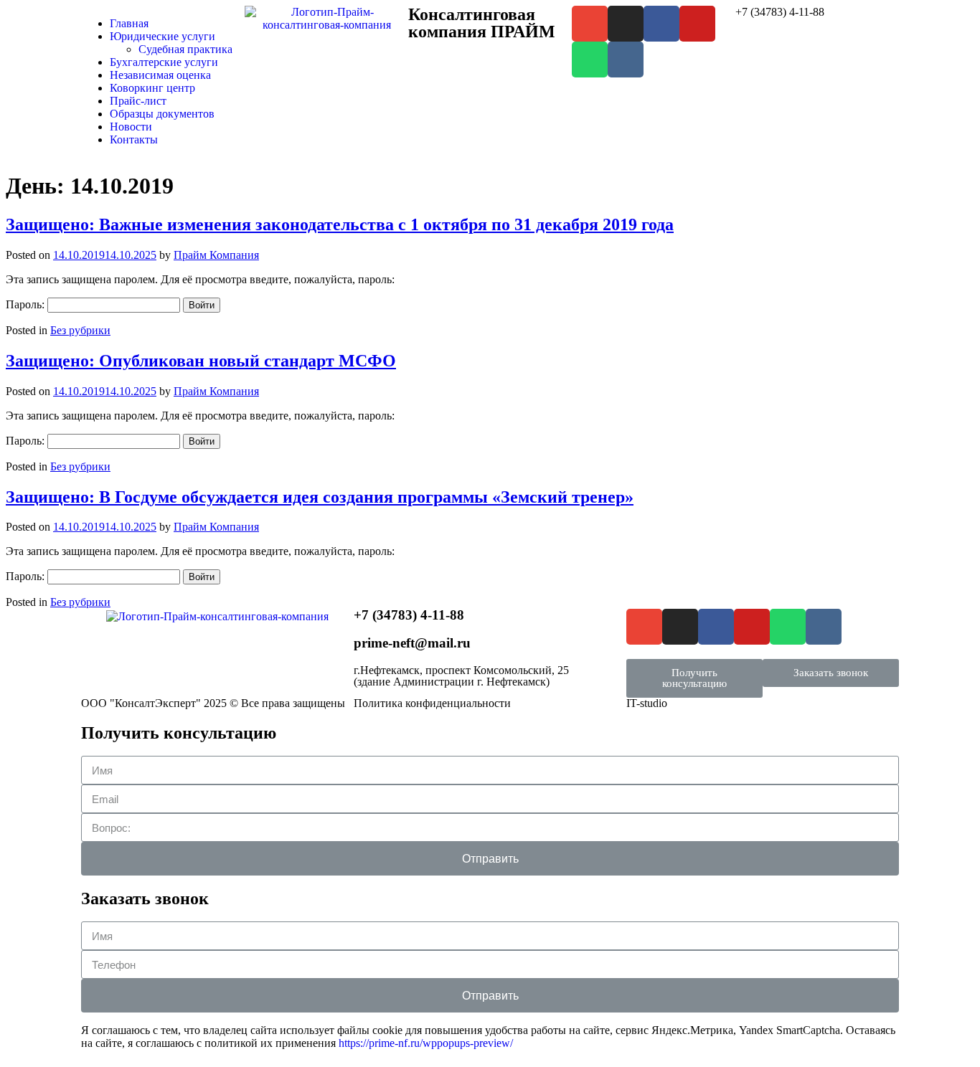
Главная (129, 23)
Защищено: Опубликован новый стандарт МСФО (201, 360)
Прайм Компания (216, 255)
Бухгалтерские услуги (164, 62)
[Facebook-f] (661, 24)
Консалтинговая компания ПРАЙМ (481, 23)
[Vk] (626, 59)
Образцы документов (162, 114)
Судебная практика (185, 49)
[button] (694, 678)
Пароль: (26, 304)
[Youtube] (697, 24)
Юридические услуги (162, 36)
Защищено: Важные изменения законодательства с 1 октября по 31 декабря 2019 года (340, 224)
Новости (131, 126)
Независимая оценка (160, 75)
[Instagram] (626, 24)
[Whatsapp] (590, 59)
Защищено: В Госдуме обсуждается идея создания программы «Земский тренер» (319, 497)
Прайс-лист (138, 101)
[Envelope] (590, 24)
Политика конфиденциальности (432, 703)
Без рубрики (80, 330)
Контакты (134, 139)
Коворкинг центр (152, 88)
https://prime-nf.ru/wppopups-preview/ (426, 1043)
